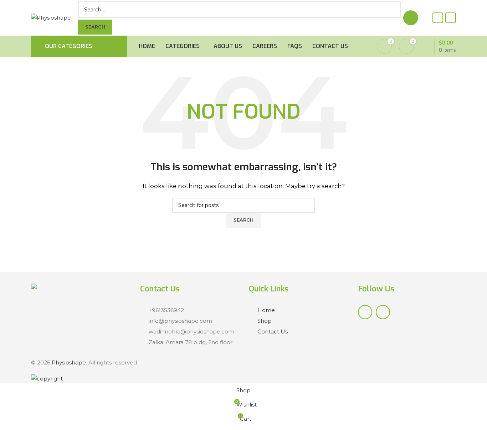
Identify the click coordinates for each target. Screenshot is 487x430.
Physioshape (69, 362)
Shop (264, 320)
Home (266, 310)
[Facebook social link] (437, 17)
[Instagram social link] (450, 17)
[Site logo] (51, 17)
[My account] (411, 18)
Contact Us (272, 331)
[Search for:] (233, 9)
